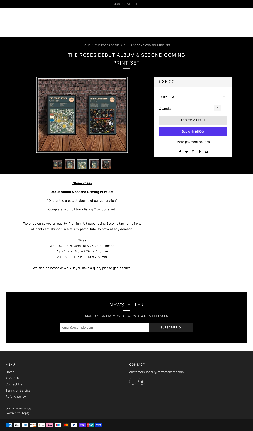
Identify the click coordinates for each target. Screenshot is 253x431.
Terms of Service (18, 390)
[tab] (58, 164)
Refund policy (16, 396)
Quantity (165, 108)
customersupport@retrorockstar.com (156, 372)
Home (86, 45)
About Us (13, 378)
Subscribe (169, 327)
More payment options (193, 142)
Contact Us (14, 384)
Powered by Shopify (18, 413)
